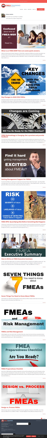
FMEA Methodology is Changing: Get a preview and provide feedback (22, 136)
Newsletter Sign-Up (38, 420)
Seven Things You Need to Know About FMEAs (18, 296)
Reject (34, 436)
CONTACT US (3, 426)
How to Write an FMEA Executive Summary (16, 259)
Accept (29, 436)
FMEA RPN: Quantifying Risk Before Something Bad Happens (23, 222)
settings (8, 437)
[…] (21, 300)
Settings (39, 436)
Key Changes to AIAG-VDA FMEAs (13, 97)
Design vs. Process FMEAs (10, 407)
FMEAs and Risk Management (12, 332)
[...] (8, 57)
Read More (44, 60)
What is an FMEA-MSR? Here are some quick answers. (20, 51)
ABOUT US (7, 426)
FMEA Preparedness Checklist (12, 369)
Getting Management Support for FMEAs (16, 179)
